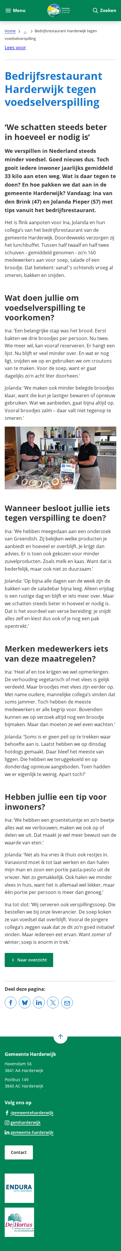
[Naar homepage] (58, 10)
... (25, 30)
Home (10, 30)
